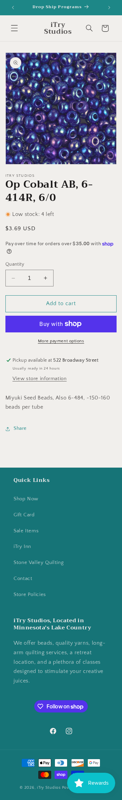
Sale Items (26, 531)
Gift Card (24, 515)
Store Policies (30, 594)
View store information (40, 378)
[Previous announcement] (12, 7)
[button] (14, 28)
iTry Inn (22, 546)
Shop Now (26, 499)
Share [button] (20, 428)
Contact (23, 578)
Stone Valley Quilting (39, 562)
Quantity (14, 264)
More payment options (61, 341)
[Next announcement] (109, 7)
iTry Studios (49, 787)
